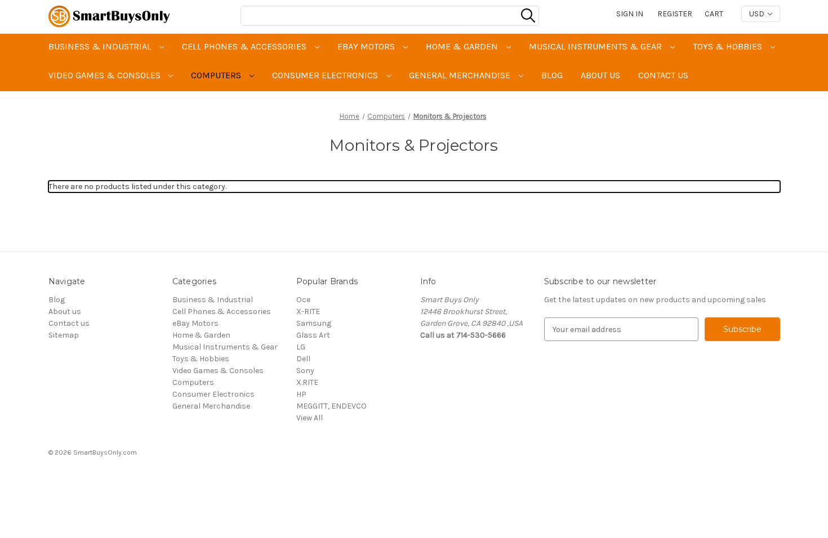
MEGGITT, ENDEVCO (331, 406)
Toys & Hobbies (728, 46)
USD (757, 14)
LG (300, 347)
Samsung (313, 323)
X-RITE (308, 311)
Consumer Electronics (326, 75)
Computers (217, 75)
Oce (303, 299)
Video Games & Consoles (105, 75)
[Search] (528, 15)
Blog (552, 75)
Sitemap (63, 335)
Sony (305, 370)
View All (309, 418)
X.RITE (307, 382)
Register (674, 14)
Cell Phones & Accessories (245, 46)
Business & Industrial (101, 46)
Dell (303, 359)
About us (600, 75)
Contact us (663, 75)
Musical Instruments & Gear (596, 46)
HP (301, 394)
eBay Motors (367, 46)
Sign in (629, 14)
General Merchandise (461, 75)
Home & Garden (463, 46)
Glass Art (313, 335)
